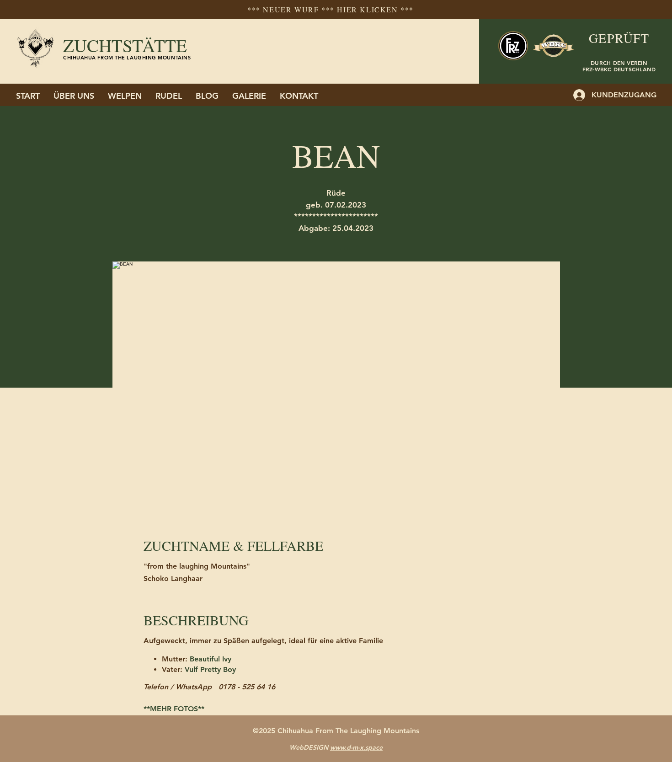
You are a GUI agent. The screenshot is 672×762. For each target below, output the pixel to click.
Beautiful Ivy (210, 659)
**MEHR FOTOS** (174, 708)
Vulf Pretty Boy (210, 669)
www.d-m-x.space (356, 747)
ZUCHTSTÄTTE (125, 45)
